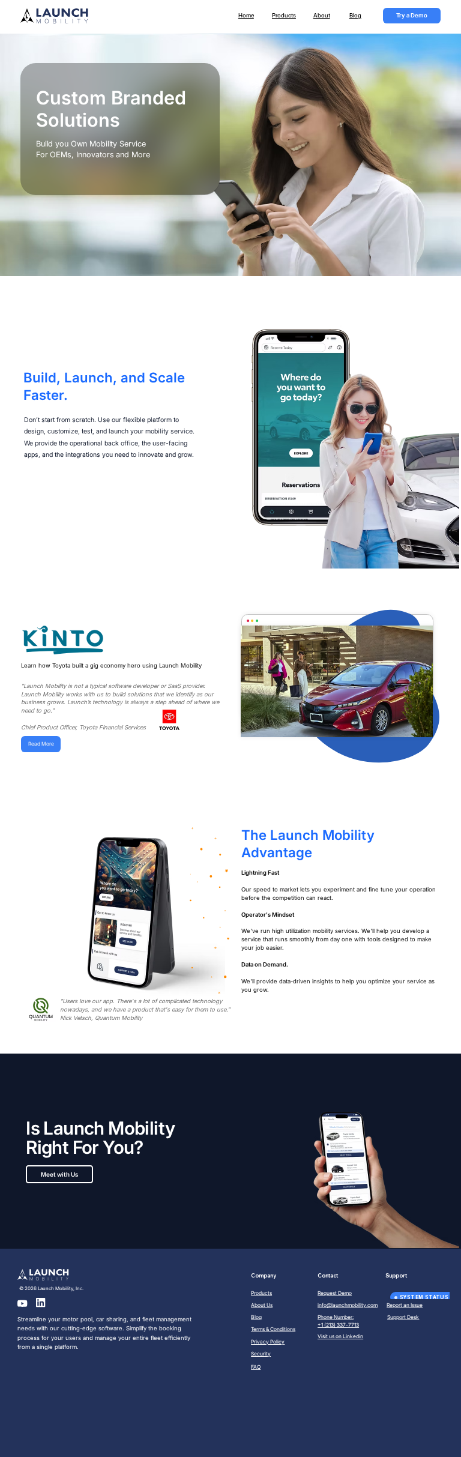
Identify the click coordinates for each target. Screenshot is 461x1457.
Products (284, 15)
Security (261, 1354)
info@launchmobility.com (348, 1305)
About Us (262, 1305)
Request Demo (335, 1293)
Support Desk (403, 1317)
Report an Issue (405, 1305)
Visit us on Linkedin (340, 1336)
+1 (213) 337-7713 (338, 1325)
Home (246, 15)
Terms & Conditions (273, 1329)
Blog (355, 15)
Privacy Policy (268, 1342)
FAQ (256, 1367)
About (321, 15)
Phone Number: (336, 1317)
